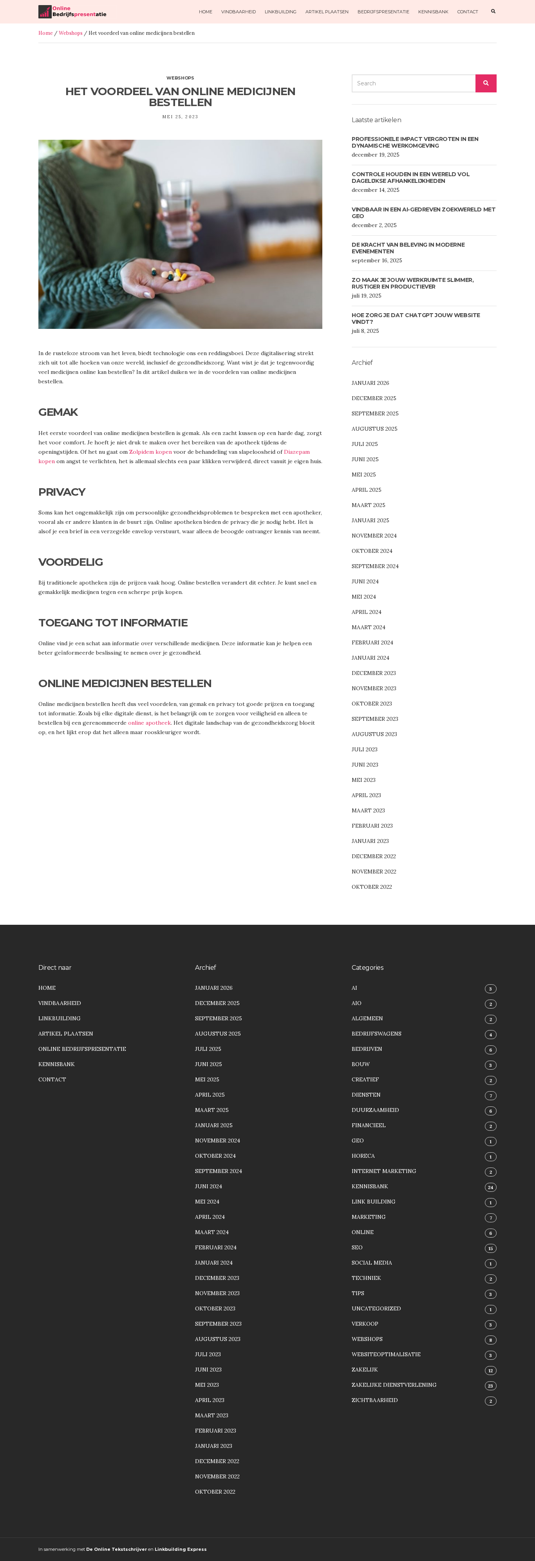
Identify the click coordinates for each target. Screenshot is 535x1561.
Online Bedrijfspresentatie (82, 1048)
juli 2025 (365, 444)
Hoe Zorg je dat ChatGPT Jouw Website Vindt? (416, 319)
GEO (358, 1140)
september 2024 (375, 566)
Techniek (366, 1277)
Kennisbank (433, 11)
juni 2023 (365, 764)
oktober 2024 (372, 550)
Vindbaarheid (238, 11)
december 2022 (374, 856)
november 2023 (374, 688)
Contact (467, 11)
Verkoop (365, 1323)
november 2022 (374, 871)
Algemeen (367, 1018)
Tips (358, 1293)
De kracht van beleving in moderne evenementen (408, 248)
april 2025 (366, 489)
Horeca (363, 1155)
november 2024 (374, 535)
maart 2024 (368, 627)
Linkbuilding (280, 11)
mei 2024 (364, 596)
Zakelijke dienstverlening (394, 1384)
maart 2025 (368, 505)
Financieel (369, 1125)
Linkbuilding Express (181, 1549)
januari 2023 (370, 841)
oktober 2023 (372, 703)
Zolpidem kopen (150, 451)
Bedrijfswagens (376, 1033)
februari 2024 (372, 642)
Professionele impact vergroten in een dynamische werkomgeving (415, 142)
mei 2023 (364, 779)
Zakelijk (365, 1369)
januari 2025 (370, 520)
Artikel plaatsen (327, 11)
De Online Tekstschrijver (116, 1549)
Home (205, 11)
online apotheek (149, 722)
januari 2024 (370, 657)
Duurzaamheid (375, 1109)
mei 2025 (364, 474)
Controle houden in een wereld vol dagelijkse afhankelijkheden (411, 178)
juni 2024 (365, 581)
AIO (356, 1003)
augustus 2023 (374, 734)
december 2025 (374, 398)
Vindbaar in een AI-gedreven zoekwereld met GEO (423, 213)
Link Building (374, 1201)
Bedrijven (367, 1048)
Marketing (369, 1216)
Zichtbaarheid (375, 1400)
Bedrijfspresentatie (383, 11)
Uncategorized (376, 1308)
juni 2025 (365, 459)
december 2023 (374, 673)
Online (363, 1232)
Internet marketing (384, 1171)
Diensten (366, 1094)
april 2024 (366, 611)
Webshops (71, 33)
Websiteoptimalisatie (386, 1354)
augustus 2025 (375, 428)
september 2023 (375, 718)
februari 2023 (372, 825)
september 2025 (375, 413)
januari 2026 (370, 382)
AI (354, 987)
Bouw (361, 1064)
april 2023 (366, 795)
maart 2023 (368, 810)
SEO (357, 1247)
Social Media (372, 1262)
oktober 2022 (372, 886)
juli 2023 (365, 749)
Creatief (365, 1079)
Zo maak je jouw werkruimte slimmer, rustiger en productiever (413, 283)
